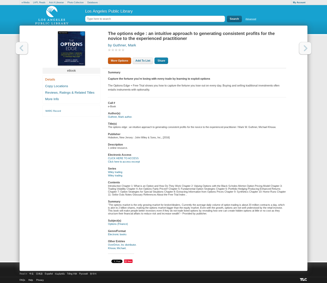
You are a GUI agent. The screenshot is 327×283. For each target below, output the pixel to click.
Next (305, 48)
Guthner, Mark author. (120, 116)
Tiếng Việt (72, 273)
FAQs (22, 280)
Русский (83, 273)
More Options (119, 60)
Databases (92, 2)
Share (161, 60)
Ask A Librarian (56, 2)
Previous (21, 48)
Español (49, 273)
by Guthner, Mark (122, 45)
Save (130, 261)
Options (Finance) (118, 223)
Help (30, 280)
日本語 (39, 273)
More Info (52, 99)
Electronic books (117, 234)
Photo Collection (75, 2)
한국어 (93, 273)
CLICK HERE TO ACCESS (123, 158)
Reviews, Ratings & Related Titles (70, 92)
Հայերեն (60, 273)
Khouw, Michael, (117, 248)
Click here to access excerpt (124, 161)
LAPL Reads (39, 2)
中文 (31, 273)
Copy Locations (56, 86)
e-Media (25, 2)
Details (50, 79)
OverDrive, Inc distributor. (122, 244)
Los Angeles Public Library (109, 11)
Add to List (142, 60)
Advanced (250, 19)
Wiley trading (115, 172)
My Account (299, 2)
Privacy (40, 280)
